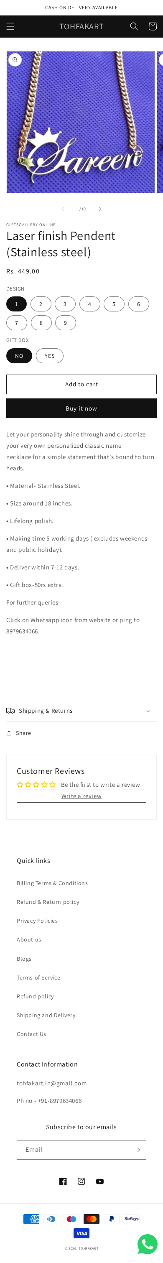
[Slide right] (100, 209)
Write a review (81, 796)
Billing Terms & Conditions (52, 883)
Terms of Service (39, 977)
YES (50, 356)
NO (19, 356)
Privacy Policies (37, 920)
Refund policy (35, 996)
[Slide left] (63, 209)
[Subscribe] (136, 1150)
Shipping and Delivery (46, 1015)
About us (29, 939)
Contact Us (31, 1034)
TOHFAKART (88, 1248)
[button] (10, 26)
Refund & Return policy (48, 902)
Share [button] (23, 733)
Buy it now (81, 408)
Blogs (24, 958)
